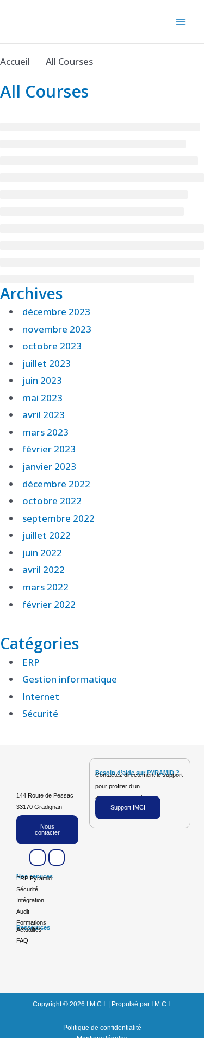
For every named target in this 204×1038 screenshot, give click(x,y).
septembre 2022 (58, 518)
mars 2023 (45, 432)
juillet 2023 (46, 363)
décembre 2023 (56, 311)
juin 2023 (42, 380)
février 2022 (49, 604)
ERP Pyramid (34, 878)
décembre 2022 (56, 484)
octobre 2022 (52, 500)
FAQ (22, 940)
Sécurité (40, 713)
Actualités (29, 929)
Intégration (30, 900)
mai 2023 (42, 397)
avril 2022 (43, 569)
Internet (40, 696)
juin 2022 (42, 552)
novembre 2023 (56, 329)
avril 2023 (43, 414)
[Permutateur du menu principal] (181, 21)
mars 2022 (45, 587)
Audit (22, 911)
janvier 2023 (49, 466)
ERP (31, 662)
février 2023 (49, 449)
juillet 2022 (46, 535)
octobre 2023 (52, 346)
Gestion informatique (69, 679)
